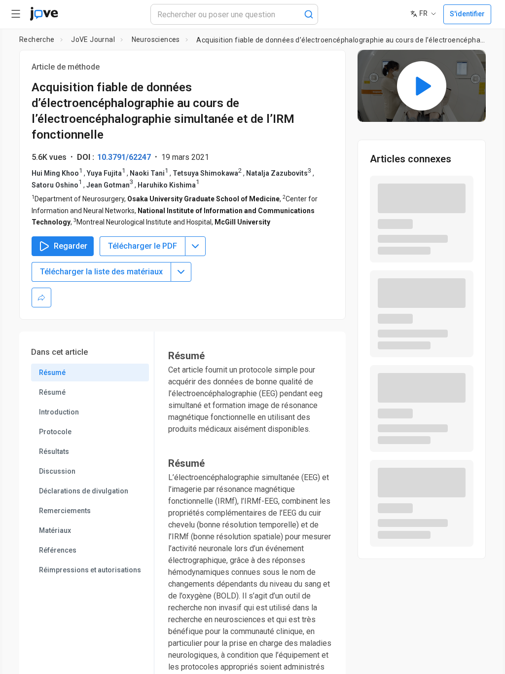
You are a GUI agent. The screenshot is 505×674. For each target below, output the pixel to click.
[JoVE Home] (44, 14)
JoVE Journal (93, 39)
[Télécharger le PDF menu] (195, 246)
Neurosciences (156, 39)
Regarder (70, 246)
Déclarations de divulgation (83, 491)
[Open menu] (16, 14)
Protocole (55, 432)
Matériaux (55, 530)
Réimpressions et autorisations (90, 570)
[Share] (41, 297)
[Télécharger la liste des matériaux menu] (181, 272)
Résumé (52, 372)
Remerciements (65, 511)
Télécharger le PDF (142, 246)
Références (57, 550)
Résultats (54, 451)
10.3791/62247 (124, 157)
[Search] (309, 14)
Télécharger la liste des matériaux (101, 271)
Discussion (57, 471)
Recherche (37, 39)
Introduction (59, 412)
